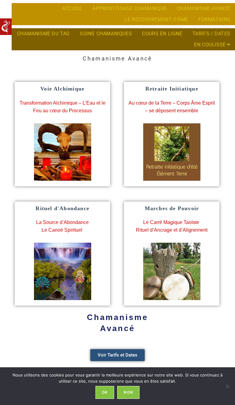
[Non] (227, 386)
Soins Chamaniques (106, 34)
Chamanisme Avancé (203, 8)
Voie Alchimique (62, 89)
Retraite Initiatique (171, 89)
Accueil (72, 8)
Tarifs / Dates (211, 34)
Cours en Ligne (162, 34)
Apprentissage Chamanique (129, 8)
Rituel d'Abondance (62, 208)
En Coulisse (210, 45)
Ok (105, 392)
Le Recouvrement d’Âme (156, 19)
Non (128, 392)
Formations (214, 19)
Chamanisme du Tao (43, 34)
